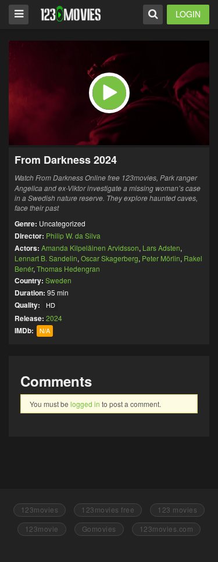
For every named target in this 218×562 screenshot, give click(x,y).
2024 (54, 318)
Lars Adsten (161, 248)
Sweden (58, 280)
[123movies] (71, 13)
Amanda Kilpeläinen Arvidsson (90, 248)
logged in (85, 404)
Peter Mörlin (161, 258)
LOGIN (188, 14)
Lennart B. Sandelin (46, 258)
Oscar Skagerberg (109, 258)
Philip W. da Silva (73, 235)
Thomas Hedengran (68, 268)
